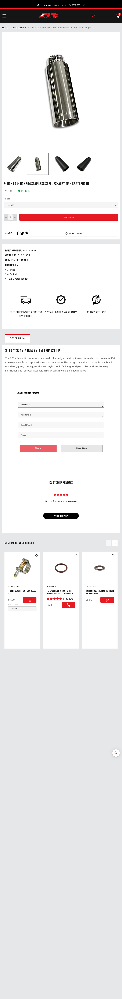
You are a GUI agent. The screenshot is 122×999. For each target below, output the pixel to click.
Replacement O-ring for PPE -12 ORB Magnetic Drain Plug (60, 592)
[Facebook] (17, 233)
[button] (116, 753)
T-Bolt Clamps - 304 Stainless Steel (22, 592)
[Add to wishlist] (36, 555)
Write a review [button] (61, 515)
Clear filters (81, 448)
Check (38, 448)
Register (63, 5)
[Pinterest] (26, 233)
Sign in (56, 5)
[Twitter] (22, 233)
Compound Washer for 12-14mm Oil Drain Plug (100, 592)
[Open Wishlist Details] (93, 16)
